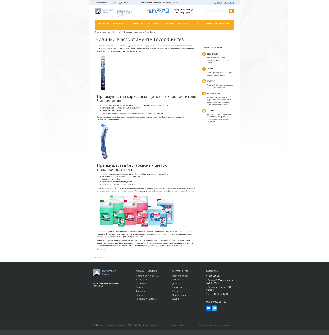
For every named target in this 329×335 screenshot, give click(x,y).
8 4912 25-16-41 (159, 12)
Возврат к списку (102, 257)
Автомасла (141, 279)
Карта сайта (178, 325)
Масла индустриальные (148, 275)
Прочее (139, 295)
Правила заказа (180, 275)
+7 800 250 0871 (214, 275)
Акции (175, 298)
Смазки (139, 287)
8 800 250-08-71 (159, 9)
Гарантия (177, 287)
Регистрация (229, 2)
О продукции (179, 295)
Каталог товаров (146, 270)
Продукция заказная (146, 298)
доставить (152, 245)
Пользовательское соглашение (215, 325)
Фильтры (140, 291)
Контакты (113, 2)
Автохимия (141, 283)
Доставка (123, 2)
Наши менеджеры (154, 243)
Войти (219, 2)
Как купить (178, 279)
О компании (101, 2)
